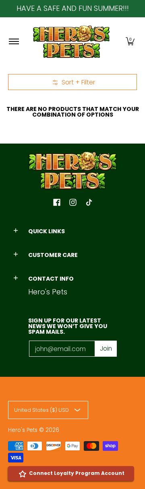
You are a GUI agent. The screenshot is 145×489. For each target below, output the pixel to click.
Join (106, 348)
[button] (130, 41)
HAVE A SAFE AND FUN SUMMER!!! (73, 8)
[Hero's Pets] (71, 41)
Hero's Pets (22, 430)
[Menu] (13, 41)
